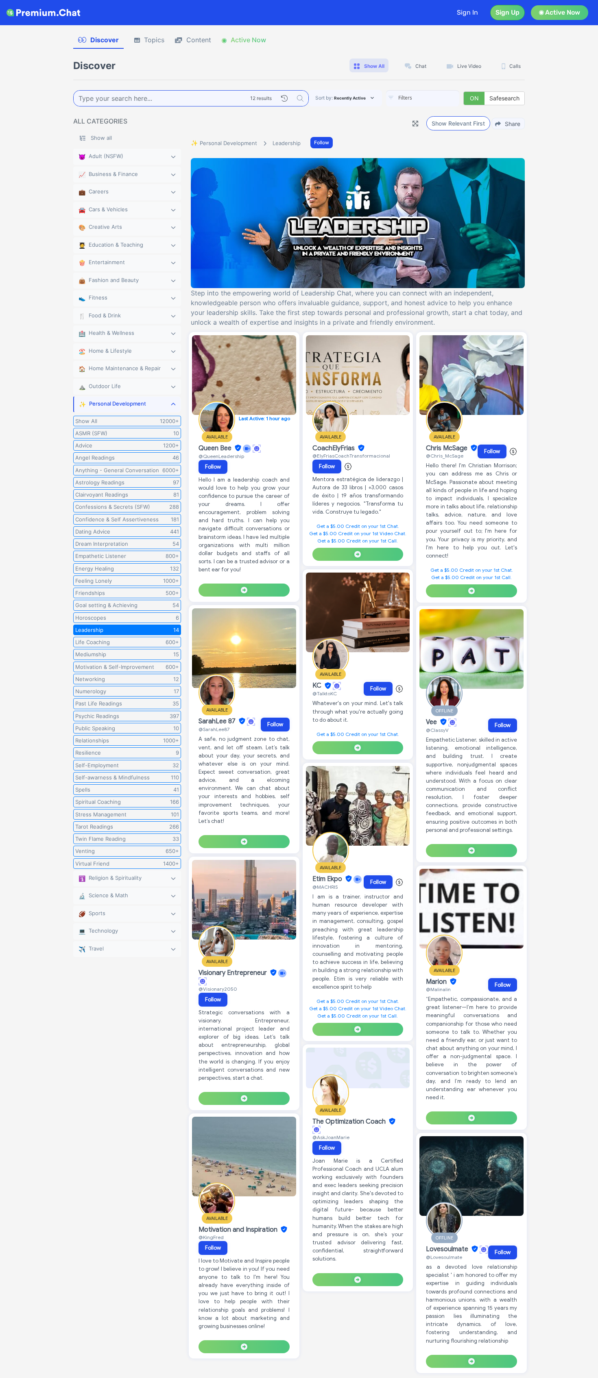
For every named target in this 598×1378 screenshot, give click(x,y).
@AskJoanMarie (330, 1137)
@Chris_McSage (444, 456)
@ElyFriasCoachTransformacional (351, 456)
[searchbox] (434, 98)
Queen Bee (216, 448)
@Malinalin (438, 989)
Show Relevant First (458, 123)
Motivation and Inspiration (239, 1230)
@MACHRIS (325, 887)
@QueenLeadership (221, 456)
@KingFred (211, 1237)
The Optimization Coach (349, 1122)
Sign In (467, 12)
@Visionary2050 (218, 989)
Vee (432, 722)
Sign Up (507, 12)
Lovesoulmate (448, 1249)
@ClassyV (437, 730)
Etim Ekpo (328, 879)
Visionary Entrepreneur (233, 973)
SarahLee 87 (218, 721)
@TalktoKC (324, 693)
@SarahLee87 (214, 729)
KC (317, 686)
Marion (437, 982)
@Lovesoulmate (444, 1257)
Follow (321, 142)
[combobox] (422, 98)
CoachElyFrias (334, 448)
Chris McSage (447, 448)
